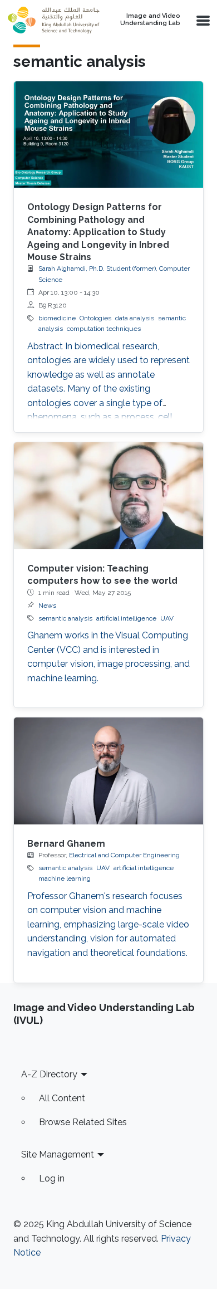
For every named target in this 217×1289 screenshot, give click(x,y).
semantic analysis (65, 618)
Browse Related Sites (83, 1122)
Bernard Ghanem (66, 843)
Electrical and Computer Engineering (124, 855)
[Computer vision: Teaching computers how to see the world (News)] (108, 495)
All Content (62, 1098)
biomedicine (57, 318)
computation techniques (104, 329)
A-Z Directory (49, 1074)
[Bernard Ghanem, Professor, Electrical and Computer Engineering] (108, 770)
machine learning (64, 878)
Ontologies (95, 318)
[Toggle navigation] (202, 20)
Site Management (57, 1154)
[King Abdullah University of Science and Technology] (53, 20)
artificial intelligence (126, 618)
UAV (167, 618)
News (47, 605)
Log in (52, 1178)
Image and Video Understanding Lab (150, 20)
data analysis (134, 318)
